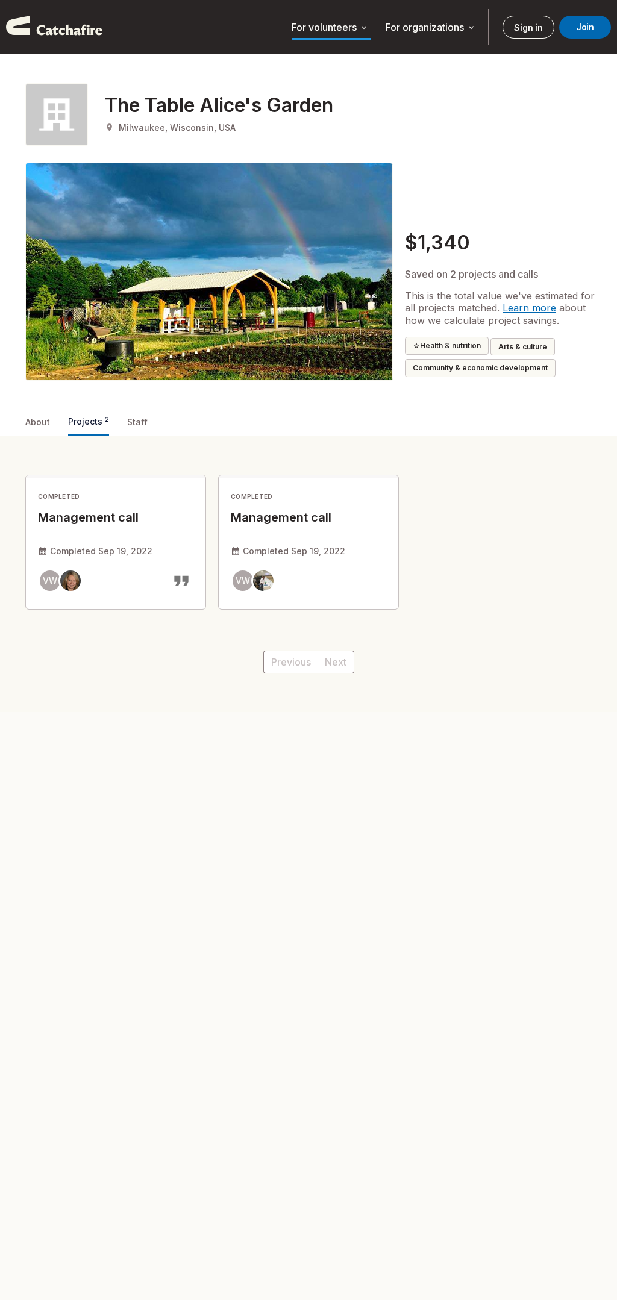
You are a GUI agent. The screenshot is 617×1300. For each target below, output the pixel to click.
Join (585, 27)
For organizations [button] (431, 27)
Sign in (528, 27)
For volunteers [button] (330, 27)
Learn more (529, 308)
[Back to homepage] (54, 27)
